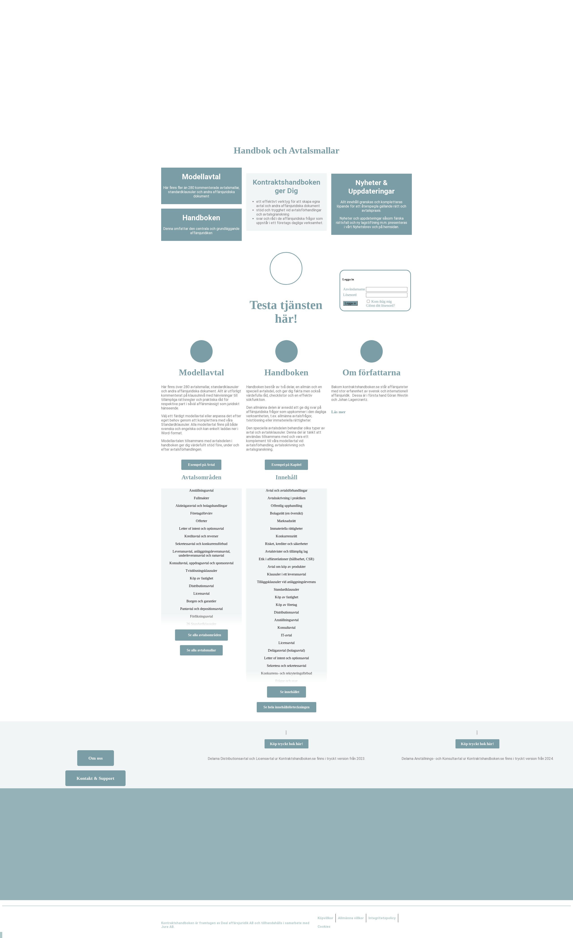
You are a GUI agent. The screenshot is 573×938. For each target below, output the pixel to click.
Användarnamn (354, 289)
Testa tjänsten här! (286, 311)
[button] (371, 412)
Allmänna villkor (351, 918)
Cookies (324, 927)
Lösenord (350, 295)
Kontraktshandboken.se (287, 126)
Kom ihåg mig (381, 301)
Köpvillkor (325, 918)
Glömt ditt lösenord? (380, 305)
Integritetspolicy (382, 918)
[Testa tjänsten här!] (286, 268)
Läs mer (338, 412)
